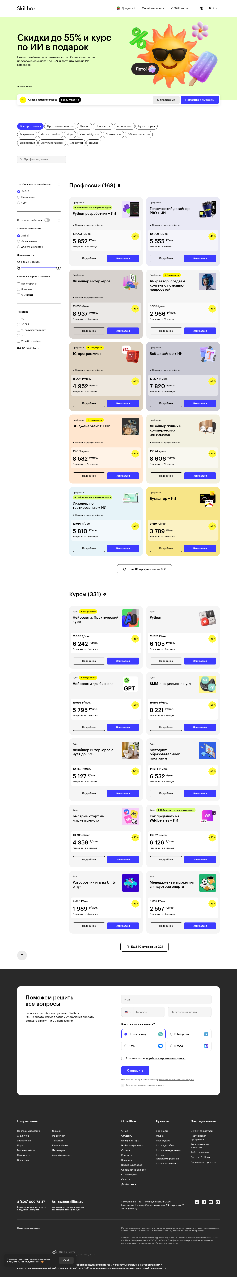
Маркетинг (58, 1136)
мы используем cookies (29, 1262)
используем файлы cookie (138, 1228)
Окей (66, 1260)
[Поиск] (20, 159)
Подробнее (89, 258)
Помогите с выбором (199, 99)
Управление (24, 1141)
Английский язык (62, 1155)
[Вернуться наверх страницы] (22, 955)
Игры (20, 1145)
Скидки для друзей (202, 1131)
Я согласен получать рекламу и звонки (144, 1085)
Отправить (135, 1070)
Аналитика (23, 1136)
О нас (124, 1131)
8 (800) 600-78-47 (31, 1201)
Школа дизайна (165, 1145)
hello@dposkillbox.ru (67, 1201)
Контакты (126, 1155)
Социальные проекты (203, 1162)
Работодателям (200, 1152)
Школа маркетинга (167, 1163)
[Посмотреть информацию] (201, 8)
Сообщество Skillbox (133, 1170)
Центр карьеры (130, 1141)
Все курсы (23, 1160)
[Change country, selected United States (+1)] (127, 1012)
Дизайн (56, 1131)
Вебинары (162, 1131)
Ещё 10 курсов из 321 (147, 946)
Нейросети (23, 1155)
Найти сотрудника (132, 1145)
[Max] (218, 1202)
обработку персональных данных (165, 1058)
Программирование (28, 1131)
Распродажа (163, 1141)
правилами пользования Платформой (175, 1079)
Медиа (160, 1136)
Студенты (127, 1136)
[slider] (19, 268)
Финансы (57, 1141)
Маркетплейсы (26, 1150)
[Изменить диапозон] (19, 268)
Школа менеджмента (168, 1150)
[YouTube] (211, 1202)
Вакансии (126, 1160)
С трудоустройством (29, 220)
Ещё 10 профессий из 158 (147, 569)
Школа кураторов (131, 1165)
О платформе (166, 99)
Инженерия (58, 1150)
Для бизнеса (128, 1184)
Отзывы (125, 1150)
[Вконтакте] (197, 1202)
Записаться (123, 258)
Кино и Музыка (60, 1145)
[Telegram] (204, 1202)
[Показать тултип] (59, 184)
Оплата (125, 1179)
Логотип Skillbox (200, 1157)
